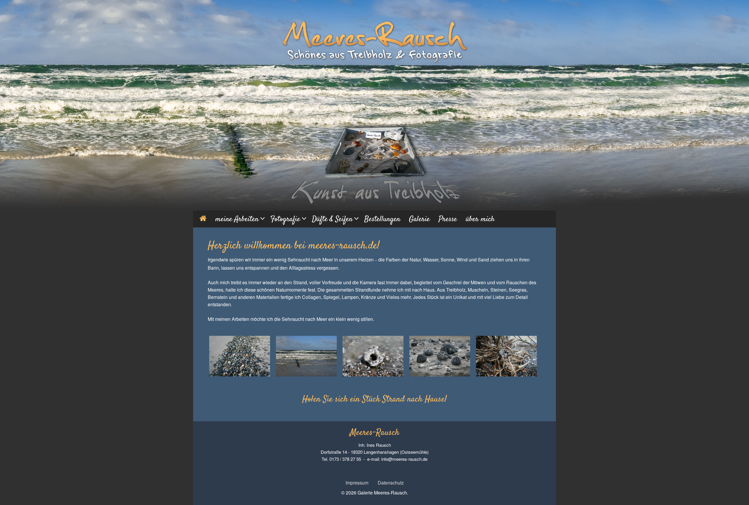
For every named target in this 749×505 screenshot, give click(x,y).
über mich (480, 219)
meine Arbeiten (237, 219)
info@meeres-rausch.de (404, 459)
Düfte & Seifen (332, 219)
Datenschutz (391, 482)
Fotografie (285, 219)
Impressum (357, 482)
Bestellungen (382, 219)
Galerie (419, 219)
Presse (448, 219)
